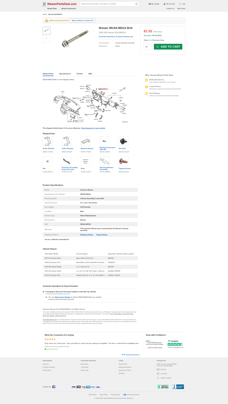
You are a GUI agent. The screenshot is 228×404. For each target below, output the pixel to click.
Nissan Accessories (68, 8)
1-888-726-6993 (166, 378)
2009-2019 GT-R (60, 316)
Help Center (181, 8)
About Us (46, 364)
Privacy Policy (115, 395)
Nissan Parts (52, 8)
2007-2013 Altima (116, 314)
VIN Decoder (47, 370)
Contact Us (170, 8)
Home (45, 14)
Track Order (84, 367)
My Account (84, 364)
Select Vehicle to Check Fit (82, 20)
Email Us (163, 369)
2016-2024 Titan (128, 314)
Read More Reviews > (133, 354)
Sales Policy (93, 395)
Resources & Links (125, 370)
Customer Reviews (49, 367)
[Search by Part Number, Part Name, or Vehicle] (136, 3)
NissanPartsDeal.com (50, 319)
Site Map (121, 373)
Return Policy (101, 235)
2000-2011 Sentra (48, 316)
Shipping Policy (86, 235)
